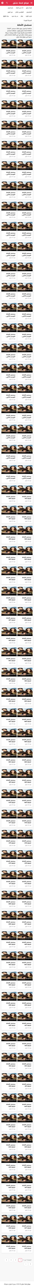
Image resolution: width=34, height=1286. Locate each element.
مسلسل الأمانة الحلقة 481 (10, 781)
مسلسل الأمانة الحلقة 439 (26, 1207)
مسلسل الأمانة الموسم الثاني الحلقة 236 (26, 194)
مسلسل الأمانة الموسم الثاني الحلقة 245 (10, 93)
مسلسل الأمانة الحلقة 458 (10, 1004)
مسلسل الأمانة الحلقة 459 (26, 1004)
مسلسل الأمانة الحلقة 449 (26, 1105)
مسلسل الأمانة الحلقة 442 (10, 1166)
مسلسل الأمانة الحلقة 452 (10, 1065)
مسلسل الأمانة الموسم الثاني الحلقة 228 (10, 255)
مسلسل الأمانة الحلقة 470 (26, 903)
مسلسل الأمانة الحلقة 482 (26, 781)
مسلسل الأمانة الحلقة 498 (26, 619)
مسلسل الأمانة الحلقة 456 (10, 1024)
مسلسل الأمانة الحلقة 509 (10, 497)
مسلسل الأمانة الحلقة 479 (10, 801)
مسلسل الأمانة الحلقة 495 (10, 639)
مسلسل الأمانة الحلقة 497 (10, 619)
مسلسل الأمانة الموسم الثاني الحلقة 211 (26, 438)
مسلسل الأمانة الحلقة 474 (26, 862)
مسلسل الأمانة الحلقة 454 (10, 1044)
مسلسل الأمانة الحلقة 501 (10, 578)
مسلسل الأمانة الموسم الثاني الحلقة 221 (26, 336)
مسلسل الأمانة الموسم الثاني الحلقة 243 (10, 113)
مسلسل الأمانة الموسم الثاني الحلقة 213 (26, 417)
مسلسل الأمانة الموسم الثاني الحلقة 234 (26, 215)
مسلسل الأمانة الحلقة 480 (26, 801)
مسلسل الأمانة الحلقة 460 (10, 984)
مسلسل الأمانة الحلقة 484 (26, 761)
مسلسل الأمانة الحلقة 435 (26, 1247)
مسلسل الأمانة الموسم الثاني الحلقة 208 (10, 458)
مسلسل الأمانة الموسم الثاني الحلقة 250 (26, 52)
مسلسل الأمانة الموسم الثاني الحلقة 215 (26, 397)
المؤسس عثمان (19, 12)
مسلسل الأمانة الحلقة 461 (26, 984)
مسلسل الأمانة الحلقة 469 (10, 903)
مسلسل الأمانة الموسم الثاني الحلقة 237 (10, 174)
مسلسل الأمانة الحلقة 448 (10, 1105)
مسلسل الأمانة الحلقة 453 (26, 1065)
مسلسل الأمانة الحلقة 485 (10, 740)
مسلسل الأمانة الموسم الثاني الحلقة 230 (10, 235)
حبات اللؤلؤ (6, 16)
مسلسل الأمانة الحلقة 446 (10, 1126)
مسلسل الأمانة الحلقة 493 (10, 659)
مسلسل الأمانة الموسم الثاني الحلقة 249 (10, 52)
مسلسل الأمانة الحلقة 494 (26, 659)
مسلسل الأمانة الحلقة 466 (10, 923)
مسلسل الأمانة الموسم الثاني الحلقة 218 (10, 356)
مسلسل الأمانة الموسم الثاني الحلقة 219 (26, 356)
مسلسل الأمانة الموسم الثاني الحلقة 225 (26, 296)
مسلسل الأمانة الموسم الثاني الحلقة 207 (26, 478)
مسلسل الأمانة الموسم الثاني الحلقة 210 (10, 438)
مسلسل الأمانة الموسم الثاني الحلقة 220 (10, 336)
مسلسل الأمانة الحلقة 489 (10, 700)
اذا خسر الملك (19, 8)
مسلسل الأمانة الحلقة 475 (10, 842)
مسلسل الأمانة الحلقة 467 (26, 923)
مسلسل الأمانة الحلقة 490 (26, 700)
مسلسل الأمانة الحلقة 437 (26, 1227)
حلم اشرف (10, 8)
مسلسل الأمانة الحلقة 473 (10, 862)
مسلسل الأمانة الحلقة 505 (10, 538)
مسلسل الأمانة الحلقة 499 (10, 599)
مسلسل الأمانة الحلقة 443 (26, 1166)
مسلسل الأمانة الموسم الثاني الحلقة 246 (26, 93)
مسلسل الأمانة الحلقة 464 (10, 943)
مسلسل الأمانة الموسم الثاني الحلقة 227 (26, 275)
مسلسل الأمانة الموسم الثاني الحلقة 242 (26, 134)
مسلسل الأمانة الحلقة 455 (26, 1044)
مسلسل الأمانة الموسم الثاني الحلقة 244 (26, 113)
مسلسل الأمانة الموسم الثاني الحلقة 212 (10, 417)
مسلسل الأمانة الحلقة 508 (26, 518)
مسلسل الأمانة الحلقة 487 (10, 720)
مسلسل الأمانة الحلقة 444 (10, 1146)
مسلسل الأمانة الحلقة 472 (26, 882)
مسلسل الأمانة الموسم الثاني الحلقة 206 (10, 478)
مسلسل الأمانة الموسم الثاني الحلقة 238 (26, 174)
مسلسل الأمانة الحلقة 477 (10, 822)
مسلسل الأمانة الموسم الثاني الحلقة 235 (10, 194)
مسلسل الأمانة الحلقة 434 (10, 1247)
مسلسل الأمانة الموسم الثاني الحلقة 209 (26, 458)
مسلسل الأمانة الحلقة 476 (26, 842)
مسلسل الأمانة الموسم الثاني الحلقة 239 (10, 154)
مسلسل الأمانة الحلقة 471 (10, 882)
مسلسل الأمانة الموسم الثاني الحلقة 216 (10, 377)
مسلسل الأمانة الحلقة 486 (26, 740)
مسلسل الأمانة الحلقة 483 (10, 761)
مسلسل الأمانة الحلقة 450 (10, 1085)
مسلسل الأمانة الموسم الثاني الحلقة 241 (10, 134)
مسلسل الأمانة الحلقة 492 (26, 680)
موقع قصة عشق (21, 3)
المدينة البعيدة (28, 20)
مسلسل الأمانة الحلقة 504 (26, 558)
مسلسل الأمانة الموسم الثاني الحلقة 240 (26, 154)
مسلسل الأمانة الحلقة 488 (26, 720)
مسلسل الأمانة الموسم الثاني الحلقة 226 (10, 275)
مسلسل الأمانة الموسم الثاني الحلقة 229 (26, 255)
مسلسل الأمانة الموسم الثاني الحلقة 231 (26, 235)
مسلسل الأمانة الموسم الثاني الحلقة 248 (26, 73)
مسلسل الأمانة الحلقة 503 (10, 558)
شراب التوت (29, 16)
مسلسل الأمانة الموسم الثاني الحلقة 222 (10, 316)
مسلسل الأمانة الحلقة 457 (26, 1024)
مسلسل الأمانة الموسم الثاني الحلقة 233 (10, 215)
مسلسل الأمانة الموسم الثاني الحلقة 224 (10, 296)
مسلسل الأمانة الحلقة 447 (26, 1126)
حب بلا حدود (15, 16)
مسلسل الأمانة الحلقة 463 (26, 963)
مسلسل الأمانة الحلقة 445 (26, 1146)
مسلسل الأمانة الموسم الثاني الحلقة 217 (26, 377)
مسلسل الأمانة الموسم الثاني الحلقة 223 (26, 316)
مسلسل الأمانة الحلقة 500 (26, 599)
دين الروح (10, 12)
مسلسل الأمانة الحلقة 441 (26, 1186)
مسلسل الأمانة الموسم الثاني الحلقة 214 (10, 397)
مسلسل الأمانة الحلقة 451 (26, 1085)
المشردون (29, 12)
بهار (22, 16)
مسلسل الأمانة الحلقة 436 (10, 1227)
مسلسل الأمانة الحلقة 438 (10, 1207)
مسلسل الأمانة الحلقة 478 (26, 822)
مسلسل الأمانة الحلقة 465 (26, 943)
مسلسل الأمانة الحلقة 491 (10, 680)
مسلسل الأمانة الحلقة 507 (10, 518)
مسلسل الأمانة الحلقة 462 (10, 963)
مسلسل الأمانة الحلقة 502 (26, 578)
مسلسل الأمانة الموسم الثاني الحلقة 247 (10, 73)
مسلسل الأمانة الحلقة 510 (26, 497)
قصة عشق (29, 8)
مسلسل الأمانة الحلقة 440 (10, 1186)
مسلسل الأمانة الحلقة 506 (26, 538)
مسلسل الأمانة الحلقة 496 (26, 639)
